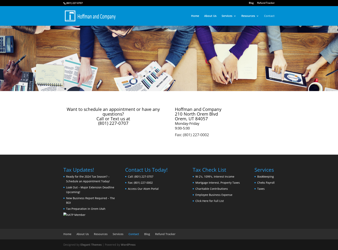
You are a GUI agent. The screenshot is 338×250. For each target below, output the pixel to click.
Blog (251, 3)
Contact (269, 16)
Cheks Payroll (266, 182)
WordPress (128, 244)
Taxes (261, 189)
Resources (248, 16)
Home (195, 16)
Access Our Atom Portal (143, 189)
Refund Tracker (266, 3)
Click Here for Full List (209, 201)
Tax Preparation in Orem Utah (85, 209)
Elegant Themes (91, 244)
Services (227, 16)
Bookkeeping (265, 176)
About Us (210, 16)
